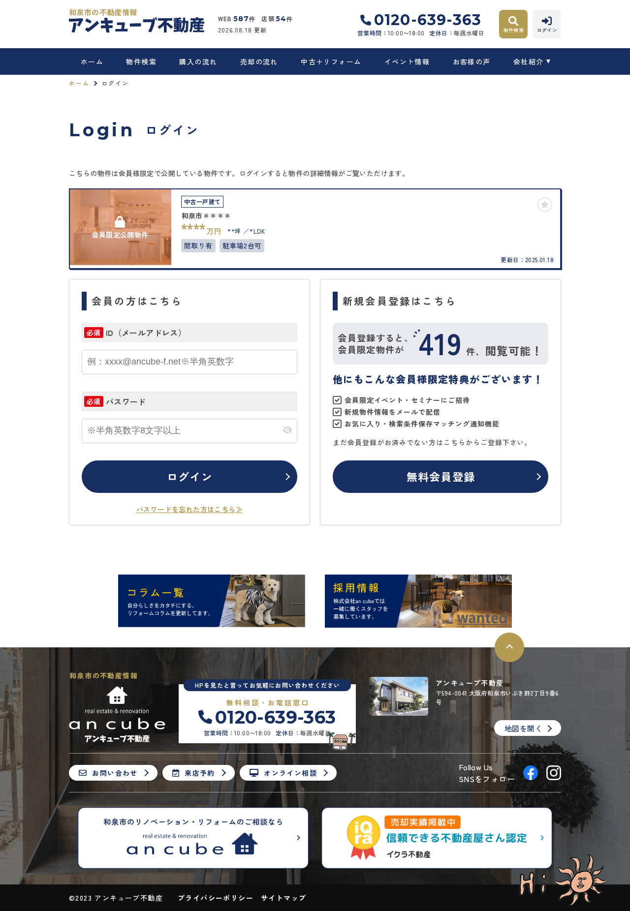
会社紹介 (528, 61)
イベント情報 (407, 61)
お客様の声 (471, 61)
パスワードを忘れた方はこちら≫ (189, 509)
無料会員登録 (441, 476)
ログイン (189, 476)
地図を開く (523, 728)
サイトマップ (283, 897)
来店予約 (200, 773)
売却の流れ (259, 61)
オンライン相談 (290, 773)
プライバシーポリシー (215, 897)
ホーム (92, 61)
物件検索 (141, 61)
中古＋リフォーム (331, 61)
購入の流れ (198, 61)
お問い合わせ (114, 773)
